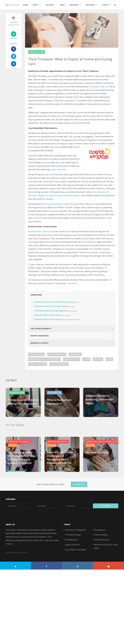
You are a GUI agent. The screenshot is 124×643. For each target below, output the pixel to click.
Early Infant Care (102, 539)
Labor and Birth (72, 544)
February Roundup (97, 452)
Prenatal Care (71, 539)
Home (25, 5)
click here (72, 283)
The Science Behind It (41, 328)
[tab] (71, 295)
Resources (90, 5)
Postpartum (99, 530)
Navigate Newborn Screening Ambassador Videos (100, 399)
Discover (49, 5)
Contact (106, 5)
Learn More (36, 295)
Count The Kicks (58, 169)
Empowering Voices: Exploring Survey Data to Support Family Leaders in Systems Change (21, 459)
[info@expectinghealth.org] (108, 566)
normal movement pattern (57, 204)
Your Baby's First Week (75, 549)
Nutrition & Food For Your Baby (106, 546)
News (62, 5)
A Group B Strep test (99, 86)
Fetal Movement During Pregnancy (51, 310)
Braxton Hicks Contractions (48, 315)
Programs (74, 5)
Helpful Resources (40, 336)
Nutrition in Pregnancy (75, 530)
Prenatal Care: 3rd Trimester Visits (51, 306)
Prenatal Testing (73, 534)
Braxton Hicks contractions (41, 231)
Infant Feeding (101, 534)
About (35, 5)
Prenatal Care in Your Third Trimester (52, 302)
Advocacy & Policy (40, 343)
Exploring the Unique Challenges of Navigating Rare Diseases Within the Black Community (60, 459)
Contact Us (79, 484)
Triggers (32, 264)
